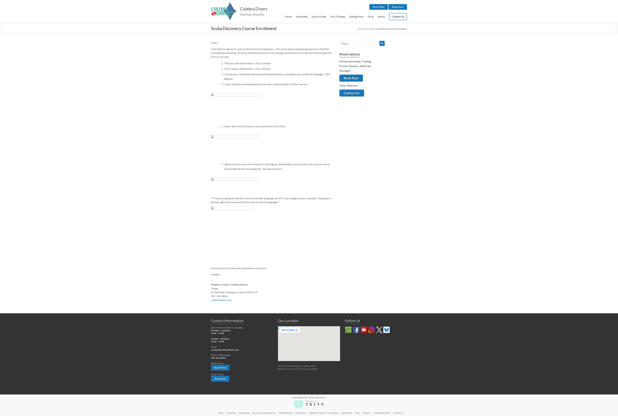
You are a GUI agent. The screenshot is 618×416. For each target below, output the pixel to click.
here (219, 48)
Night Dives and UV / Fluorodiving (323, 413)
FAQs (371, 16)
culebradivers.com (221, 299)
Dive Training (337, 16)
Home (288, 16)
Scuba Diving (319, 16)
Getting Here (356, 16)
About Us (367, 413)
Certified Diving (285, 413)
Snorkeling (302, 16)
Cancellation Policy (382, 413)
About (381, 16)
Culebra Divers (253, 8)
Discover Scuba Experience (264, 413)
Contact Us (398, 16)
